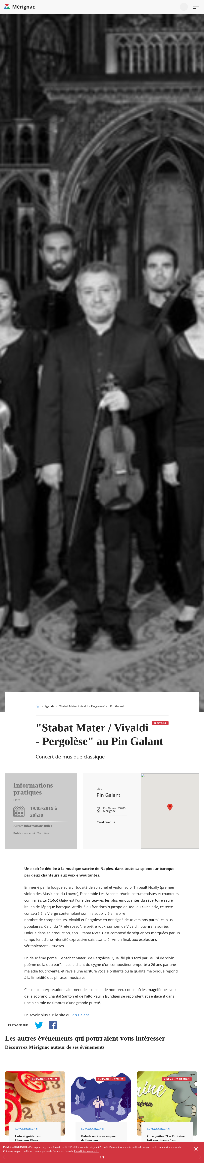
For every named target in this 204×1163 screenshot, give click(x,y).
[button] (170, 807)
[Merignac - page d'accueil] (102, 7)
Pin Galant (80, 1014)
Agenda (49, 706)
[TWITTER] (39, 1025)
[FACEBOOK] (51, 1025)
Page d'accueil (38, 706)
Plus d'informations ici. (86, 1151)
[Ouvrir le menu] (196, 7)
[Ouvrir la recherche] (184, 7)
